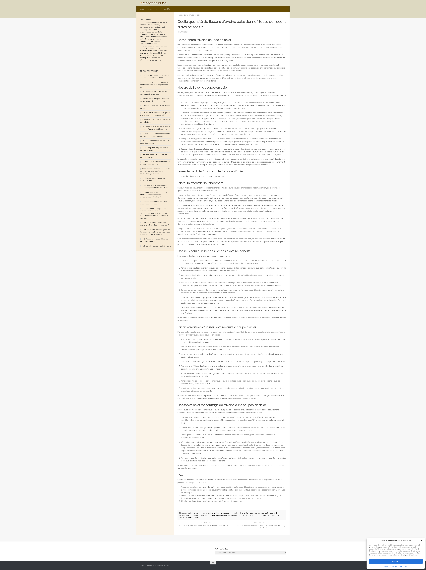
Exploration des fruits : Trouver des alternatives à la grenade (153, 93)
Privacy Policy (402, 566)
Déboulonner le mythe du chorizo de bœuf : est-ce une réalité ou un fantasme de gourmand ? (155, 171)
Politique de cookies (390, 566)
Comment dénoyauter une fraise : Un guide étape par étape (155, 203)
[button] (421, 541)
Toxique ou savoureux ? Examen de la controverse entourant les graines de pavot (155, 84)
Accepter (396, 561)
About (142, 9)
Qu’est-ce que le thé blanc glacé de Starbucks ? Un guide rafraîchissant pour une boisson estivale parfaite (155, 232)
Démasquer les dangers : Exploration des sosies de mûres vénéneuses (154, 100)
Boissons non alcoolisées (189, 15)
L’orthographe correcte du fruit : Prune (156, 246)
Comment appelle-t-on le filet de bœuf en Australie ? (153, 156)
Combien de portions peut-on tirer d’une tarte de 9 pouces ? (154, 179)
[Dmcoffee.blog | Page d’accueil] (153, 3)
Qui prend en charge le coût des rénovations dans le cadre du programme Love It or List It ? (153, 194)
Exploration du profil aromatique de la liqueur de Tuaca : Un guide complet (155, 128)
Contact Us (165, 9)
